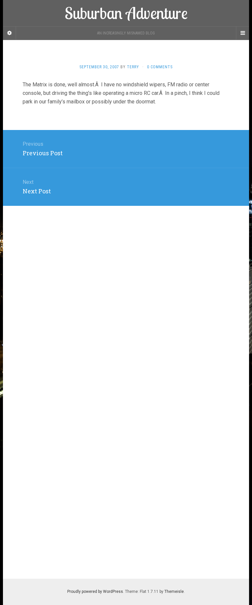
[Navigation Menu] (242, 33)
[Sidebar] (9, 33)
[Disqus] (126, 288)
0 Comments (160, 67)
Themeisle (174, 591)
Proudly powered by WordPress (95, 591)
